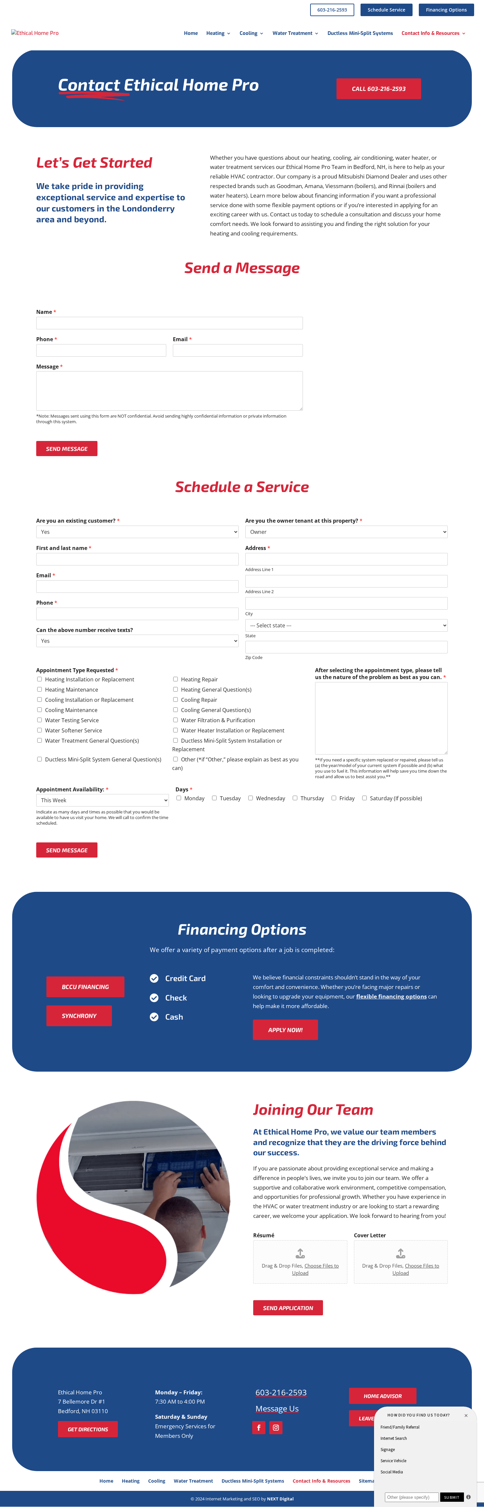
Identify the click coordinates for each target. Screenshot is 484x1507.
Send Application (288, 1307)
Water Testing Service (72, 720)
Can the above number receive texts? (84, 630)
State (250, 636)
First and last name (64, 548)
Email (182, 339)
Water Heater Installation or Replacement (232, 730)
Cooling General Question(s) (216, 710)
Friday (347, 798)
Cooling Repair (199, 699)
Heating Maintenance (71, 689)
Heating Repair (199, 679)
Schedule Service (386, 10)
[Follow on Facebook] (258, 1427)
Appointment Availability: (72, 789)
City (249, 613)
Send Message (67, 448)
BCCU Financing (85, 986)
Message (49, 366)
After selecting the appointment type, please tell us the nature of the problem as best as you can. (380, 674)
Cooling (248, 34)
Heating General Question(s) (216, 689)
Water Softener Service (73, 730)
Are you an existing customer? (78, 520)
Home (191, 34)
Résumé (263, 1235)
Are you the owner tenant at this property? (304, 520)
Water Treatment (292, 34)
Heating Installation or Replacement (89, 679)
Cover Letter (370, 1235)
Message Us (277, 1408)
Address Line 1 (259, 569)
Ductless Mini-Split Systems (360, 34)
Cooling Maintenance (71, 710)
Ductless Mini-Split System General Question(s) (103, 759)
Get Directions (88, 1429)
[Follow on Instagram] (275, 1427)
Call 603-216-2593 (379, 88)
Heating (215, 34)
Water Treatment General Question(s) (92, 740)
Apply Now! (285, 1029)
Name (46, 312)
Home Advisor (383, 1396)
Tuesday (230, 798)
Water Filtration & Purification (218, 720)
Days (184, 789)
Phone (46, 339)
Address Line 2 (259, 591)
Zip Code (253, 657)
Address (257, 548)
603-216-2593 (332, 10)
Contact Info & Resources (431, 34)
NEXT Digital (280, 1499)
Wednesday (270, 798)
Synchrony (79, 1015)
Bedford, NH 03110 (83, 1411)
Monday (194, 798)
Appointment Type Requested (77, 670)
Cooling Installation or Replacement (89, 699)
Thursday (312, 798)
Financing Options (446, 10)
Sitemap (368, 1481)
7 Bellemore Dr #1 (81, 1401)
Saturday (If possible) (396, 798)
